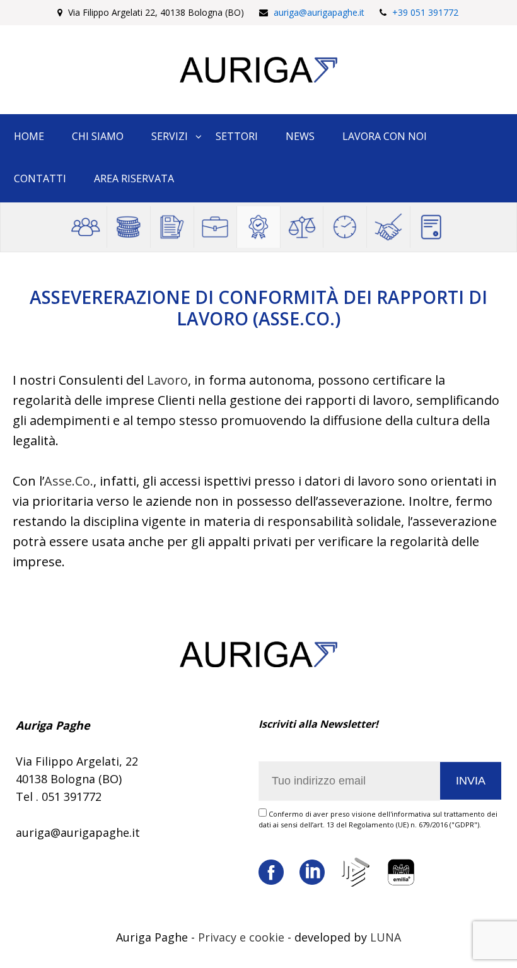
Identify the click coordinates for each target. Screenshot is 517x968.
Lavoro (167, 379)
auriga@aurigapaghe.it (319, 12)
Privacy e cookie (241, 937)
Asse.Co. (68, 480)
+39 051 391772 (425, 12)
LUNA (385, 937)
